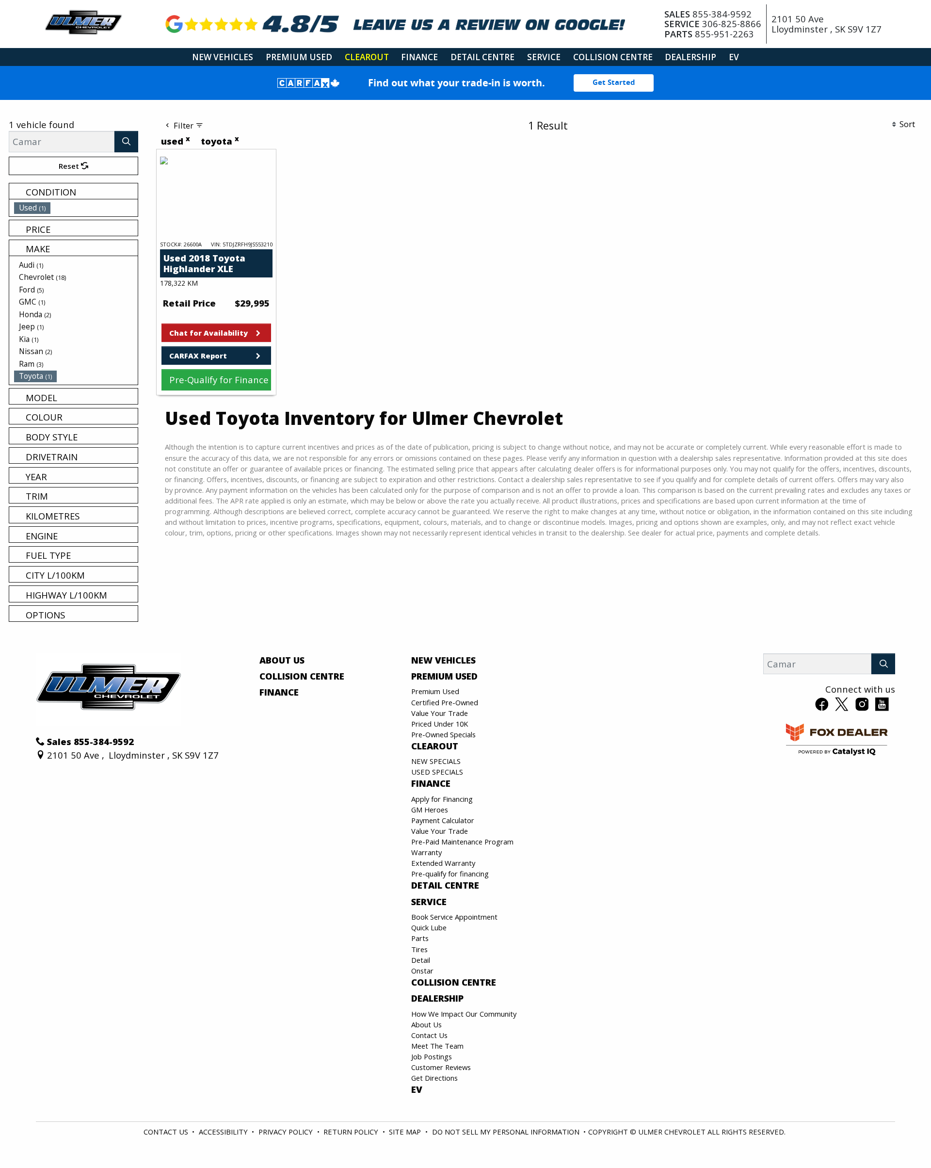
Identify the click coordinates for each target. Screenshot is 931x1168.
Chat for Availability (208, 333)
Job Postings (431, 1056)
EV (416, 1089)
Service (429, 902)
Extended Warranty (443, 863)
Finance (279, 692)
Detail (420, 960)
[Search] (126, 141)
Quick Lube (429, 927)
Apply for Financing (442, 799)
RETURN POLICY (350, 1131)
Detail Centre (445, 885)
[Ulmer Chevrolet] (83, 22)
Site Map (405, 1131)
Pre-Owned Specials (443, 734)
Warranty (426, 852)
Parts (420, 938)
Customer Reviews (441, 1067)
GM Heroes (429, 809)
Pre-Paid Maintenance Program (462, 841)
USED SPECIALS (437, 772)
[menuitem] (76, 207)
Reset (70, 166)
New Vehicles (443, 660)
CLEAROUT (434, 746)
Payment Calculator (442, 820)
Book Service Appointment (454, 917)
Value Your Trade (439, 713)
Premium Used (444, 676)
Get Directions (434, 1078)
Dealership (437, 998)
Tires (419, 949)
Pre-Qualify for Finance (219, 379)
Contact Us (429, 1035)
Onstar (422, 970)
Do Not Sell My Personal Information (505, 1131)
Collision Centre (301, 676)
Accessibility (223, 1131)
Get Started (614, 82)
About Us (282, 660)
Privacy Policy (285, 1131)
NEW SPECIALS (436, 761)
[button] (222, 57)
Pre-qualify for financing (450, 873)
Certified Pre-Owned (444, 702)
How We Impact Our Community (463, 1014)
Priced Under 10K (439, 724)
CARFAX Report (198, 355)
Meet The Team (437, 1046)
